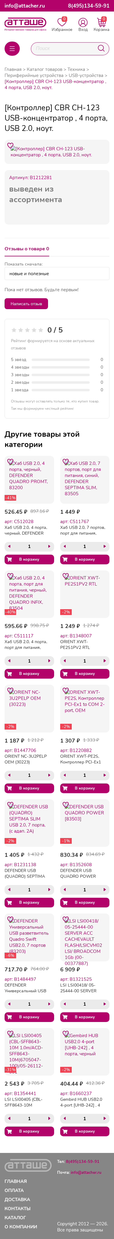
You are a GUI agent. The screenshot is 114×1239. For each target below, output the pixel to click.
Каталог (15, 1218)
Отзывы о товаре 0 (27, 248)
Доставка (17, 1200)
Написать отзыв (26, 303)
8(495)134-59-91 (88, 5)
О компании (21, 1227)
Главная (13, 69)
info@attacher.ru (25, 5)
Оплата (14, 1190)
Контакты (18, 1209)
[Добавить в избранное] (10, 145)
